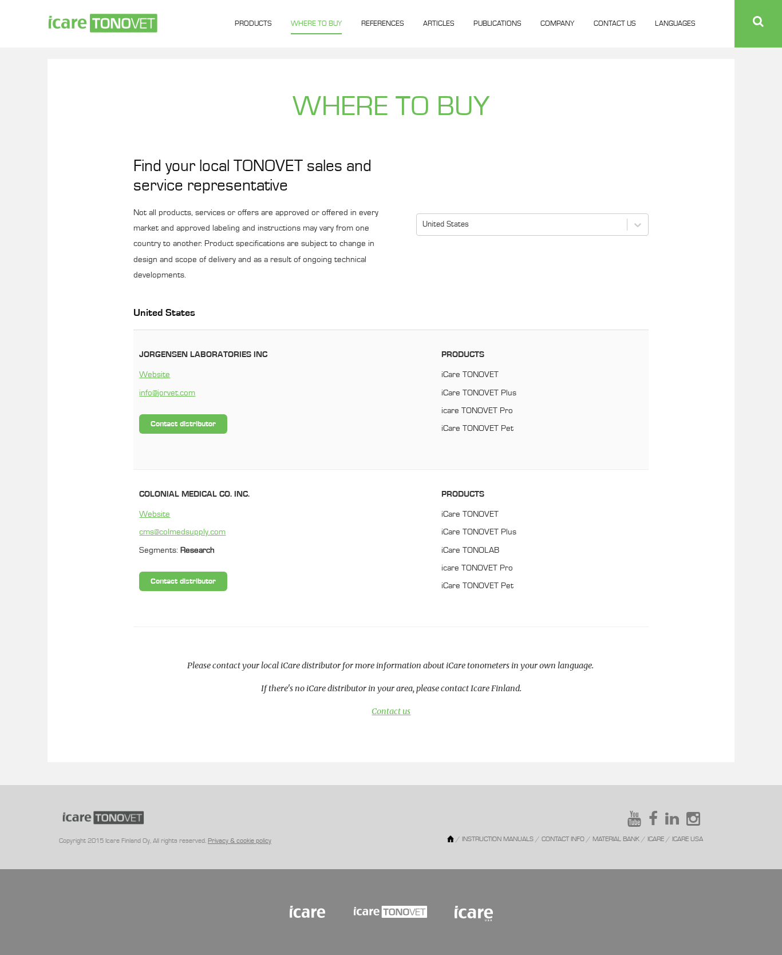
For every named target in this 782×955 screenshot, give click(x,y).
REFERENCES (382, 23)
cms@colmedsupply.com (182, 532)
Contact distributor (183, 424)
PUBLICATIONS (497, 23)
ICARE (656, 838)
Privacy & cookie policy (239, 841)
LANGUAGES (675, 23)
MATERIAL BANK (617, 838)
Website (154, 374)
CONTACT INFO (563, 838)
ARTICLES (438, 23)
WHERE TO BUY (316, 23)
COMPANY (557, 23)
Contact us (391, 711)
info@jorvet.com (167, 393)
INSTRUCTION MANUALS (498, 838)
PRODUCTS (253, 23)
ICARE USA (687, 838)
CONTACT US (614, 23)
